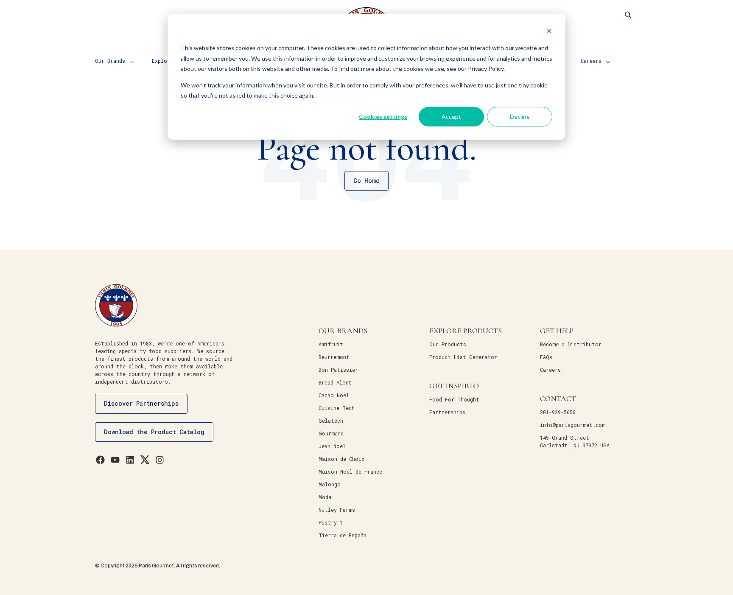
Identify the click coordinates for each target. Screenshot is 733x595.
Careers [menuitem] (591, 60)
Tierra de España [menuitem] (342, 535)
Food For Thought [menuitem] (454, 399)
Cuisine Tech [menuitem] (337, 407)
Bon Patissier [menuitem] (338, 369)
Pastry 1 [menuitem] (331, 522)
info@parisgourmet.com (572, 424)
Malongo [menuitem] (330, 484)
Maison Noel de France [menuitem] (350, 471)
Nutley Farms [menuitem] (337, 509)
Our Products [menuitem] (447, 344)
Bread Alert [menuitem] (335, 382)
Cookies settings (383, 116)
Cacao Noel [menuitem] (334, 395)
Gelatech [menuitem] (331, 420)
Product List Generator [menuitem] (463, 357)
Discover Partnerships (141, 403)
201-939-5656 (558, 412)
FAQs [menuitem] (546, 357)
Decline (520, 116)
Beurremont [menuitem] (334, 357)
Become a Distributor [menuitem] (571, 344)
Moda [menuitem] (325, 497)
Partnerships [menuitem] (447, 412)
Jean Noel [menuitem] (332, 446)
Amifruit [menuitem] (331, 344)
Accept (451, 116)
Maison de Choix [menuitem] (341, 458)
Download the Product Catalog (154, 432)
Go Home (366, 181)
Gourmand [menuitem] (331, 433)
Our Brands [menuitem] (110, 60)
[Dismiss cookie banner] (549, 32)
